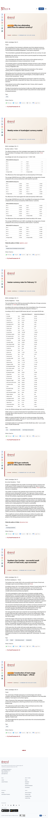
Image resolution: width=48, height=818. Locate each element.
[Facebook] (5, 805)
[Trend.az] (5, 8)
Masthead (27, 781)
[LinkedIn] (16, 805)
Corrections (27, 787)
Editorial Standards (28, 785)
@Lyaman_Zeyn (24, 522)
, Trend (37, 487)
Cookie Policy (27, 798)
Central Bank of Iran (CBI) (15, 429)
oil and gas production (10, 527)
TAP (7, 640)
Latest (3, 779)
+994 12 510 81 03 (5, 772)
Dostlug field (28, 640)
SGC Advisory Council (19, 640)
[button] (2, 14)
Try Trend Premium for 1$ (13, 106)
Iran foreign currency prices (28, 429)
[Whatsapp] (3, 805)
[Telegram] (13, 805)
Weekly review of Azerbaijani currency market (15, 248)
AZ (43, 815)
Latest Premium (5, 781)
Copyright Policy (28, 796)
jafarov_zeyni (24, 243)
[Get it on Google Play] (14, 810)
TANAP (11, 640)
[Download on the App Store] (5, 810)
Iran (7, 96)
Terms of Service (28, 792)
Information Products (6, 794)
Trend (41, 153)
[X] (8, 805)
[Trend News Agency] (5, 762)
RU (45, 815)
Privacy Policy (27, 794)
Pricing (3, 792)
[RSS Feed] (19, 805)
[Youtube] (11, 805)
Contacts (27, 783)
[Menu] (45, 9)
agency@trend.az (5, 773)
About (26, 779)
